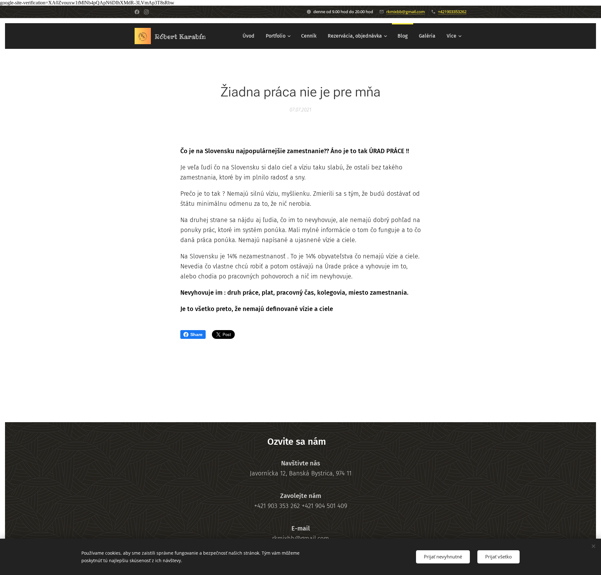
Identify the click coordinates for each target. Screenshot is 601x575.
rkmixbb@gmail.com (405, 11)
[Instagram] (146, 12)
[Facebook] (137, 12)
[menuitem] (248, 36)
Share (196, 334)
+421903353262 (452, 11)
